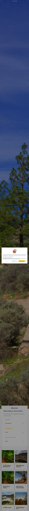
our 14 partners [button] (9, 254)
